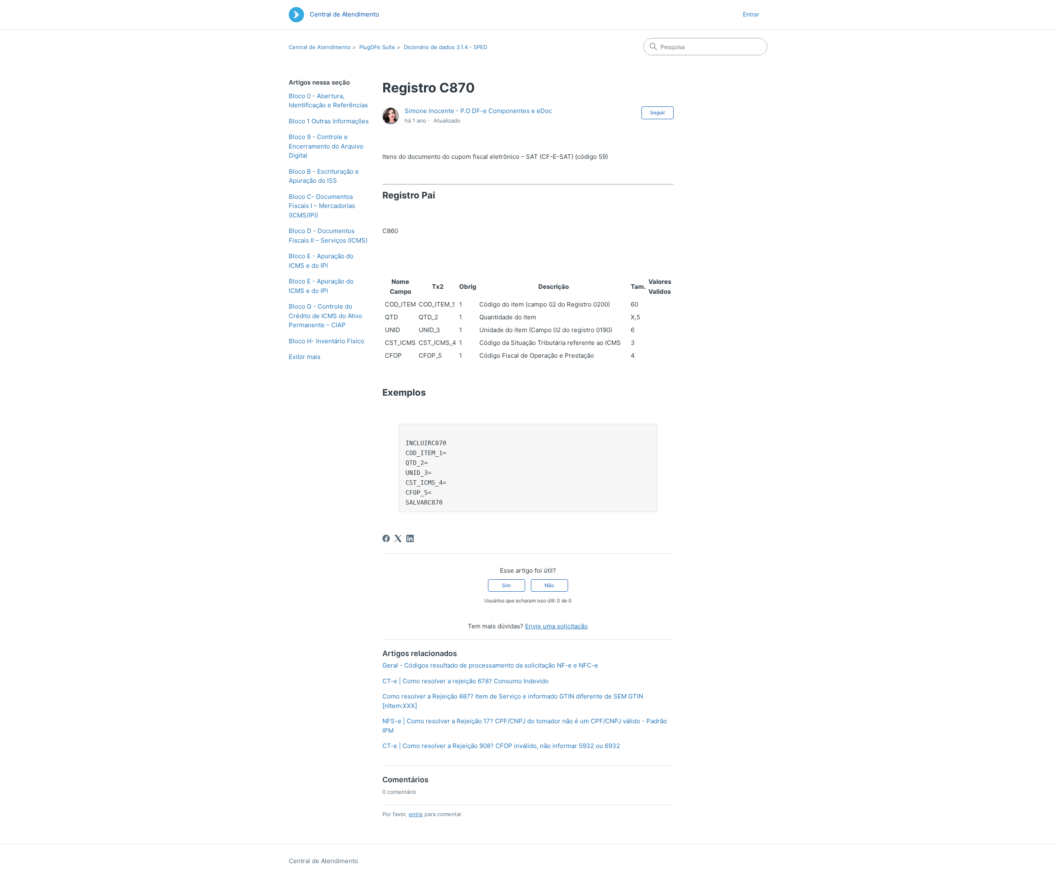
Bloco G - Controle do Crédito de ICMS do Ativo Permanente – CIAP (325, 315)
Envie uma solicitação (556, 626)
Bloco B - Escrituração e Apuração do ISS (324, 176)
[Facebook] (386, 538)
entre (416, 814)
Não (549, 585)
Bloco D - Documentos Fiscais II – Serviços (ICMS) (328, 235)
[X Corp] (398, 538)
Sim (506, 585)
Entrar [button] (751, 14)
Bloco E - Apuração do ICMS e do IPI (321, 260)
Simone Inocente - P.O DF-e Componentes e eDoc (478, 111)
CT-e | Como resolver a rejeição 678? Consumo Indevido (465, 681)
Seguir (657, 112)
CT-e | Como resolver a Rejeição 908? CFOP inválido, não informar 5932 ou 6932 (501, 746)
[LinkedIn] (410, 538)
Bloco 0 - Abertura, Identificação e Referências (328, 100)
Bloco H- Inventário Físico (326, 341)
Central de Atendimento (320, 47)
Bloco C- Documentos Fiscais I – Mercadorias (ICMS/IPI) (322, 206)
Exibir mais (305, 357)
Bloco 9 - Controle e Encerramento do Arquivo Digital (326, 146)
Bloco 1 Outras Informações (329, 121)
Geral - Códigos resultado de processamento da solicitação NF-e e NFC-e (490, 665)
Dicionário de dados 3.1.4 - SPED (445, 47)
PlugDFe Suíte (377, 47)
